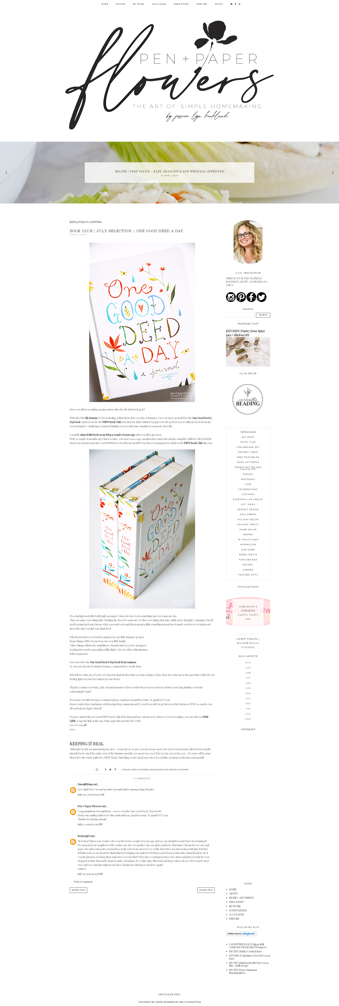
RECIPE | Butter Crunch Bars (245, 951)
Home (104, 4)
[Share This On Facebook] (104, 769)
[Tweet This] (109, 769)
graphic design (248, 510)
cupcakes (248, 495)
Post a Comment (83, 881)
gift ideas (248, 505)
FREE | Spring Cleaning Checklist (169, 171)
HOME (233, 889)
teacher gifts (248, 575)
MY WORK (138, 4)
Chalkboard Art (248, 447)
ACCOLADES (159, 4)
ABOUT (219, 4)
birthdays (248, 480)
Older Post (206, 890)
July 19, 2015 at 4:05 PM (90, 874)
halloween (248, 515)
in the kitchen (248, 540)
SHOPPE (120, 4)
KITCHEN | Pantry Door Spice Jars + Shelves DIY (245, 333)
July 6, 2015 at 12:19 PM (90, 824)
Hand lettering (248, 462)
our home (248, 550)
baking (248, 474)
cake (248, 484)
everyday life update (248, 500)
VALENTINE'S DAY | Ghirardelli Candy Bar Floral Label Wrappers (247, 946)
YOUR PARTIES (238, 910)
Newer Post (78, 890)
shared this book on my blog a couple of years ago (107, 434)
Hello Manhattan (190, 1002)
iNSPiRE (145, 769)
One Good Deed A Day (159, 769)
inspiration (248, 545)
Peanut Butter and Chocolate (248, 468)
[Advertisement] (248, 804)
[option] (169, 172)
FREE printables (248, 457)
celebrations (248, 490)
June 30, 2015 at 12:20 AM (91, 794)
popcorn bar (248, 560)
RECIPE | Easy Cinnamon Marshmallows (243, 971)
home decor (248, 530)
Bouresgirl (84, 836)
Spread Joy (174, 769)
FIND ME (202, 4)
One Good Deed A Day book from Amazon (113, 662)
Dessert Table (248, 452)
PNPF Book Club (111, 422)
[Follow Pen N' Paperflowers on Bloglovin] (241, 935)
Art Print (248, 437)
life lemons (91, 418)
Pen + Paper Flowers (89, 806)
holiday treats (248, 525)
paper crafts (248, 555)
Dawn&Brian (85, 784)
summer (184, 769)
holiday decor (248, 520)
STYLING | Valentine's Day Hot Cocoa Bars (249, 957)
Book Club (136, 769)
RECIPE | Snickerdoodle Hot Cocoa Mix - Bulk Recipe (248, 964)
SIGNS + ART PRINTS (241, 897)
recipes (248, 565)
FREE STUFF (181, 4)
